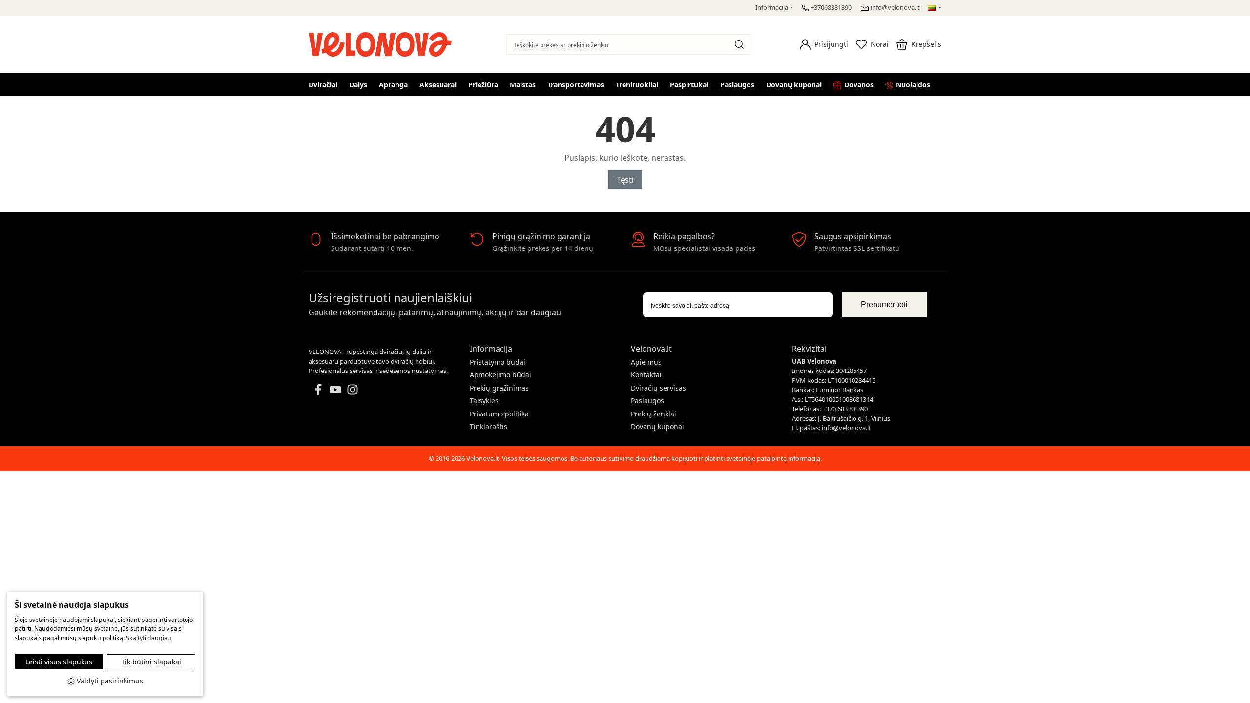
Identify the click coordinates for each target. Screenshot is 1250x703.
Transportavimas (575, 84)
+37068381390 (831, 7)
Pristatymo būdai (497, 362)
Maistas (523, 84)
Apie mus (646, 362)
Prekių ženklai (653, 413)
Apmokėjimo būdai (500, 374)
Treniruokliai (637, 84)
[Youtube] (335, 388)
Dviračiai (323, 84)
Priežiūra (483, 84)
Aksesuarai (438, 84)
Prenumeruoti (884, 304)
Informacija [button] (771, 7)
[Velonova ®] (383, 43)
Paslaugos (737, 84)
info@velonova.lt (895, 7)
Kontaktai (646, 374)
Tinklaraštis (488, 426)
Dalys (358, 84)
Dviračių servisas (658, 388)
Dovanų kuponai (794, 84)
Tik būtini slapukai (151, 661)
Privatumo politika (499, 413)
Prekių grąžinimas (499, 388)
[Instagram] (352, 388)
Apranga (393, 84)
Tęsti (625, 179)
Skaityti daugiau (148, 638)
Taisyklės (484, 400)
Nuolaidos (913, 84)
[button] (824, 44)
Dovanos (859, 84)
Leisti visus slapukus (58, 661)
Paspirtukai (689, 84)
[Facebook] (318, 388)
